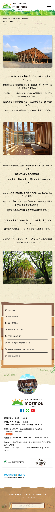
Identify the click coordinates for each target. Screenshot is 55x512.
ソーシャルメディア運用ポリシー (35, 494)
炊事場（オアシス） (16, 329)
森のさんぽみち (14, 356)
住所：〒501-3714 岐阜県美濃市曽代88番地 (23, 430)
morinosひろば (14, 316)
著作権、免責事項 (15, 494)
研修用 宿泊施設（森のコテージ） (21, 349)
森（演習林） (13, 323)
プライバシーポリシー (27, 497)
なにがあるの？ (14, 18)
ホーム (5, 18)
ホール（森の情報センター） (19, 343)
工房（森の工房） (15, 336)
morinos (11, 310)
